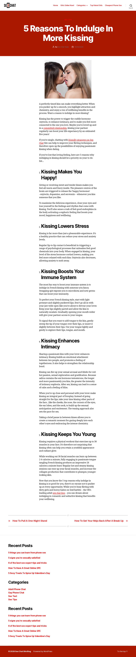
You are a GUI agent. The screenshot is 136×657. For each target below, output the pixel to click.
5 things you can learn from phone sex (27, 552)
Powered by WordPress (42, 651)
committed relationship (55, 128)
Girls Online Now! (67, 5)
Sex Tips (68, 20)
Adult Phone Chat (17, 589)
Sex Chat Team (63, 47)
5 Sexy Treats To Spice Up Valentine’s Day (29, 573)
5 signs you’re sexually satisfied (24, 558)
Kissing (44, 506)
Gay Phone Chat (16, 592)
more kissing (67, 506)
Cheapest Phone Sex (113, 5)
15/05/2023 (78, 47)
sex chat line (59, 493)
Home (55, 5)
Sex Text (12, 596)
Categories (81, 5)
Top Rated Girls (96, 5)
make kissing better (55, 506)
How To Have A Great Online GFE (24, 568)
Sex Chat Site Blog (23, 651)
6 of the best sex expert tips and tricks (27, 563)
